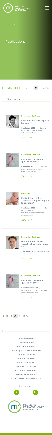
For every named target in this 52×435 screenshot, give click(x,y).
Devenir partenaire (26, 366)
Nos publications (26, 346)
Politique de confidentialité (26, 378)
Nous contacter (26, 362)
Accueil (7, 25)
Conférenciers (26, 342)
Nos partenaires (26, 358)
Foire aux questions (26, 370)
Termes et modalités (26, 374)
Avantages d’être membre (26, 350)
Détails (25, 137)
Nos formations (26, 338)
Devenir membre (26, 354)
